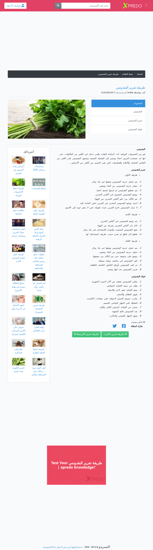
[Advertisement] (76, 42)
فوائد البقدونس (135, 129)
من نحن (66, 547)
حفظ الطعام (127, 74)
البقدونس (137, 111)
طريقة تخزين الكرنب (114, 334)
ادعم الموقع (77, 547)
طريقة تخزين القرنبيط (87, 334)
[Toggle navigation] (146, 5)
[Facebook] (124, 327)
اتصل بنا (57, 547)
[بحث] (58, 6)
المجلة (140, 74)
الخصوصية (47, 547)
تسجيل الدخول (14, 5)
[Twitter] (115, 327)
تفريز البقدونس (135, 120)
